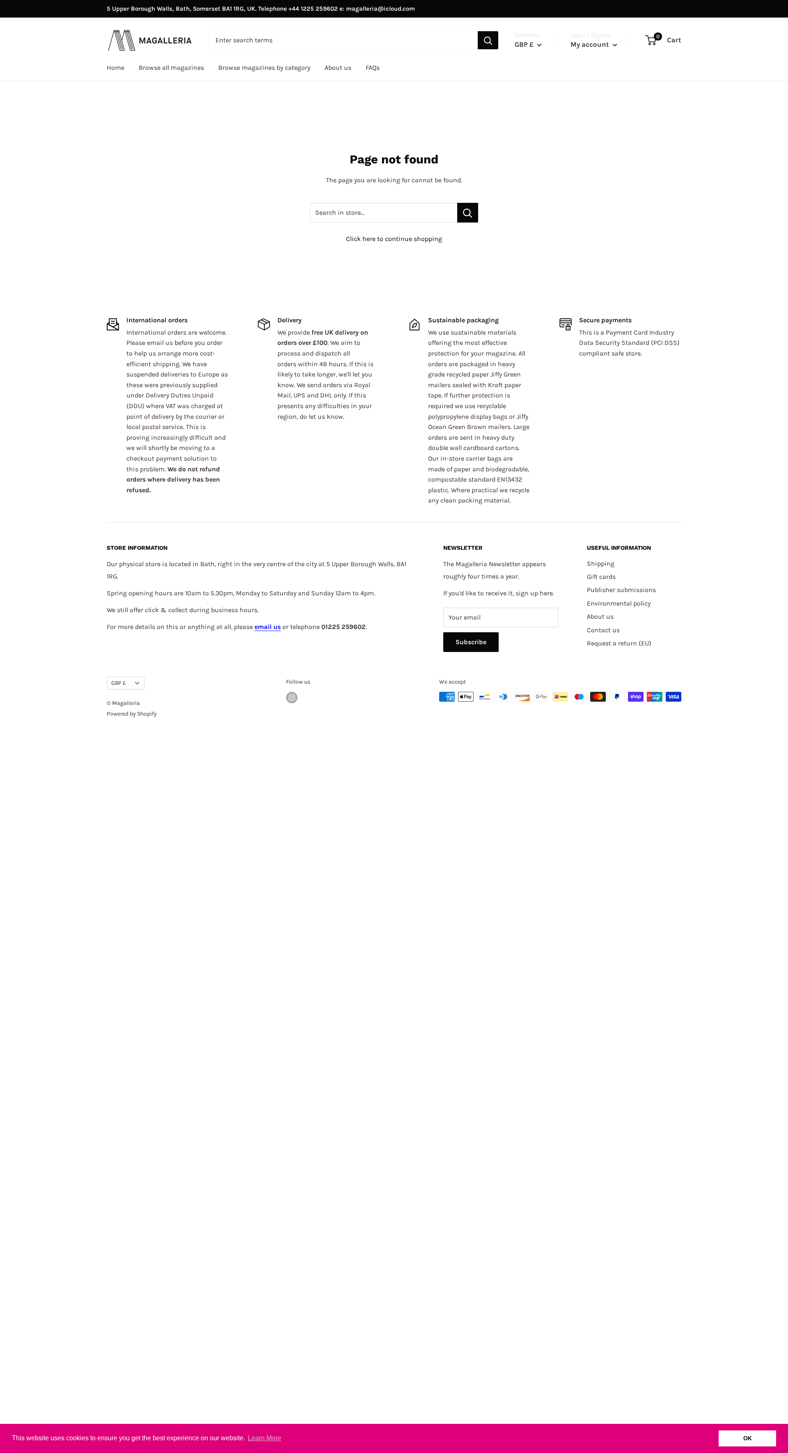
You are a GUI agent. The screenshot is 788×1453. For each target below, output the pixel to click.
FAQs (373, 67)
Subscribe (471, 642)
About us (338, 67)
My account (590, 44)
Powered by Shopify (132, 713)
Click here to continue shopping (394, 239)
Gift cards (601, 577)
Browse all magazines (171, 67)
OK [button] (747, 1438)
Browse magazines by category (264, 67)
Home (115, 67)
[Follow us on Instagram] (292, 697)
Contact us (603, 630)
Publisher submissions (621, 590)
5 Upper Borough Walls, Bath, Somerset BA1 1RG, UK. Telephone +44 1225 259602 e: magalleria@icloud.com (261, 8)
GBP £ (118, 683)
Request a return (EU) (619, 643)
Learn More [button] (264, 1438)
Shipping (600, 563)
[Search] (488, 40)
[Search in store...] (467, 213)
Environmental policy (619, 603)
